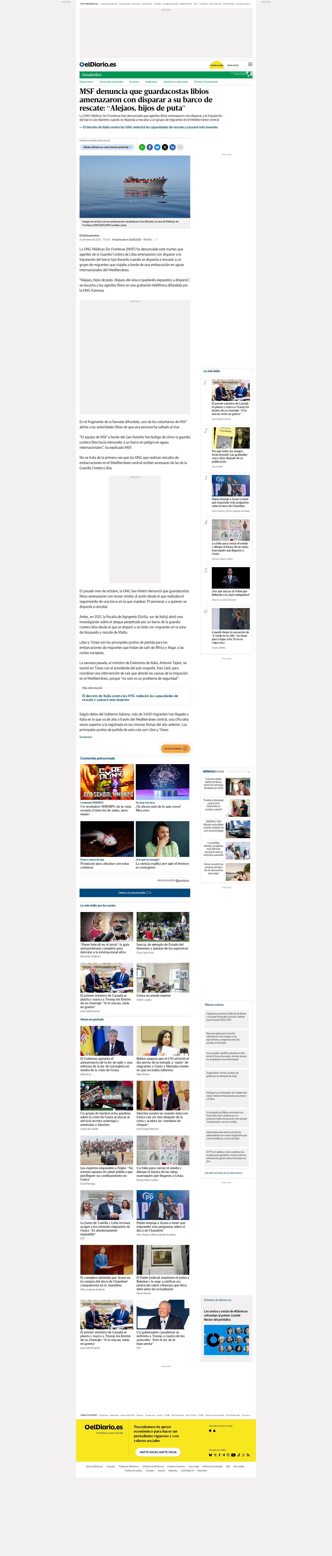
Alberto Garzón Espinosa (224, 599)
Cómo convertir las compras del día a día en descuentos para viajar (213, 869)
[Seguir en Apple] (214, 1430)
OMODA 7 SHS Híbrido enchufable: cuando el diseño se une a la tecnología (213, 826)
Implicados (151, 81)
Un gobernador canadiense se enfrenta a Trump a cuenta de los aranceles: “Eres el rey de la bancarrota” (161, 1338)
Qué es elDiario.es (94, 1466)
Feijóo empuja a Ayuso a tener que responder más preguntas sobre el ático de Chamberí (161, 1226)
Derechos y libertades (175, 81)
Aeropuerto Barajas (243, 4)
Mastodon (202, 1470)
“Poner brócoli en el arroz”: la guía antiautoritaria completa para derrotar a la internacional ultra (104, 948)
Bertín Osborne (215, 4)
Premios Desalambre (206, 81)
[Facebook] (150, 147)
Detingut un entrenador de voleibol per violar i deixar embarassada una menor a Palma (226, 1095)
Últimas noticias (214, 1004)
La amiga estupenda (170, 4)
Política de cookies (133, 1470)
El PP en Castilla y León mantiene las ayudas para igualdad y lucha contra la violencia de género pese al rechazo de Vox (226, 1156)
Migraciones (86, 81)
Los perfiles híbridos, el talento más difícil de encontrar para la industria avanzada (213, 848)
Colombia (157, 4)
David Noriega (87, 1183)
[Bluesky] (157, 147)
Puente (160, 1415)
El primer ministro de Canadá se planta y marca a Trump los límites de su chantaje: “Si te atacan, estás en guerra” (105, 1001)
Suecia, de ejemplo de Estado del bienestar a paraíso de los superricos (162, 946)
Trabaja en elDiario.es (129, 1466)
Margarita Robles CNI (109, 4)
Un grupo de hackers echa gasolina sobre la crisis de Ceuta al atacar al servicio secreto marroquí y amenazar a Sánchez (105, 1119)
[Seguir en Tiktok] (239, 1454)
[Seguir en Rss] (248, 1454)
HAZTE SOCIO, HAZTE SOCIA (158, 1452)
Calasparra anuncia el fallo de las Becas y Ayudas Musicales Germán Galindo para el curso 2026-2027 (226, 1016)
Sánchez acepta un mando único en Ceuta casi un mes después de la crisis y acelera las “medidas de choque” (162, 1119)
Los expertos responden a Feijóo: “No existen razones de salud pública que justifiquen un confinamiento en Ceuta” (106, 1173)
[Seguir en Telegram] (223, 1454)
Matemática (114, 1415)
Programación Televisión (251, 1415)
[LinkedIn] (172, 147)
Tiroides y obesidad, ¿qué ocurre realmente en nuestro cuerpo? (213, 805)
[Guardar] (180, 147)
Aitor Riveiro (143, 1074)
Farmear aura (150, 1415)
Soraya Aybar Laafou (147, 1179)
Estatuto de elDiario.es (217, 1299)
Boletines (173, 1470)
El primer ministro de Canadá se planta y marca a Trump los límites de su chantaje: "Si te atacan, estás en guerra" (230, 409)
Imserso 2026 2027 (128, 1415)
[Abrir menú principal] (250, 64)
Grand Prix (204, 4)
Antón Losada (144, 999)
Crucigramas (103, 1415)
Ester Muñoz (147, 4)
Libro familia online (233, 1415)
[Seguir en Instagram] (228, 1454)
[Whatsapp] (142, 147)
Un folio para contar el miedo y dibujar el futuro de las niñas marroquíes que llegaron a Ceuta (160, 1172)
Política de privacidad (212, 1466)
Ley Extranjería (124, 4)
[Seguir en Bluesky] (210, 1454)
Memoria (140, 1415)
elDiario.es (85, 1074)
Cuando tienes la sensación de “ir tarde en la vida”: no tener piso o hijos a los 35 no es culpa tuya (230, 637)
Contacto (150, 1470)
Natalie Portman (186, 4)
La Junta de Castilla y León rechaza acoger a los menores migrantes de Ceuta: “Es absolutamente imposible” (105, 1228)
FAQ (228, 1466)
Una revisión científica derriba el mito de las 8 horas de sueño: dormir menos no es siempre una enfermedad (226, 1056)
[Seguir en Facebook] (219, 1454)
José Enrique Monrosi (148, 1128)
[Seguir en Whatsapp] (243, 1454)
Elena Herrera (144, 1293)
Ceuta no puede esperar (154, 995)
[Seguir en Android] (210, 1430)
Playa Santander (178, 1415)
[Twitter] (165, 147)
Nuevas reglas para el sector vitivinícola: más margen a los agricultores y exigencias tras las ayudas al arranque (222, 1038)
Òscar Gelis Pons (145, 952)
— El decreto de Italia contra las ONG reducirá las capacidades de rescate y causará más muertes (149, 127)
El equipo (111, 1466)
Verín (196, 4)
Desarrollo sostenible (111, 81)
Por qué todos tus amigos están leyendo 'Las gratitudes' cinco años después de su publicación (230, 456)
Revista (161, 1470)
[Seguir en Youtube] (233, 1454)
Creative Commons (176, 1466)
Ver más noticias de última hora (223, 1173)
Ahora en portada (92, 1019)
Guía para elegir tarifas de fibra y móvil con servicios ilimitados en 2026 (213, 783)
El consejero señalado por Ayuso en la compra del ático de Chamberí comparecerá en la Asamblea (105, 1281)
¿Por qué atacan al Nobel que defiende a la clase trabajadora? (231, 592)
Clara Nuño (217, 466)
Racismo (134, 81)
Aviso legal (194, 1466)
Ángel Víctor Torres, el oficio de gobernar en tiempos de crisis (222, 1074)
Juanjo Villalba (218, 647)
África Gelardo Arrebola (163, 1234)
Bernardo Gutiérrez (90, 956)
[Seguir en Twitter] (215, 1454)
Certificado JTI (187, 1470)
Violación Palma (229, 4)
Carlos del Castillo (89, 1128)
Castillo (167, 1415)
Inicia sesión (233, 65)
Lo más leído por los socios (98, 905)
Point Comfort (191, 1415)
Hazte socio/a (216, 65)
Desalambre (92, 74)
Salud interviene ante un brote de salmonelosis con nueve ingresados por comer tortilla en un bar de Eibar (226, 1135)
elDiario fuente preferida (215, 1415)
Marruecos (136, 4)
